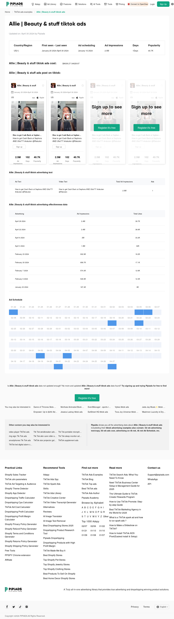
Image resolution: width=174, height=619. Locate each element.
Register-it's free (107, 127)
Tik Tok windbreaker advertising (46, 431)
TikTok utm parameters (16, 479)
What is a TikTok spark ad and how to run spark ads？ (126, 519)
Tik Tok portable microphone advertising (70, 431)
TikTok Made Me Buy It (54, 550)
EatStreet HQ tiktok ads (98, 411)
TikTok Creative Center (54, 497)
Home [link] (8, 11)
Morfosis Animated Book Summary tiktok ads (74, 407)
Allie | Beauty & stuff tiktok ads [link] (50, 11)
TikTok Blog (87, 479)
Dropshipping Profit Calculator (19, 511)
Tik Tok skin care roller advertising (46, 436)
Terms (146, 606)
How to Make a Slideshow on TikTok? (123, 527)
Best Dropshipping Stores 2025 (58, 525)
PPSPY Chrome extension (18, 555)
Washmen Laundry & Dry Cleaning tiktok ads (155, 411)
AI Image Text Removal (54, 520)
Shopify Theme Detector (16, 488)
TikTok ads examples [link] (23, 11)
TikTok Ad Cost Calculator (17, 507)
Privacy (135, 606)
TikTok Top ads (89, 483)
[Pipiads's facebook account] (7, 607)
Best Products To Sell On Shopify (59, 573)
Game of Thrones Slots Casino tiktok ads (47, 407)
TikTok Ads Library (52, 493)
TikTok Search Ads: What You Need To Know (123, 476)
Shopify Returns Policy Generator (21, 541)
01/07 (102, 535)
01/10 (102, 530)
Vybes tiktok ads (122, 407)
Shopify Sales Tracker (15, 474)
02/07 (84, 526)
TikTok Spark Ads (51, 483)
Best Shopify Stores (52, 555)
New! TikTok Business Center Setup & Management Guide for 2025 (124, 486)
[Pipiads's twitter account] (13, 607)
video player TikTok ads (19, 431)
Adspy (46, 474)
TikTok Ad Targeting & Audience (20, 483)
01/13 (93, 530)
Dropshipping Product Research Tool (58, 532)
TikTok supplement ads (68, 440)
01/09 (84, 535)
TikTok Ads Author (91, 493)
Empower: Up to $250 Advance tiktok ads (47, 411)
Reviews (47, 511)
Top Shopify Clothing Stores (56, 569)
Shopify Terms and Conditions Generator (19, 535)
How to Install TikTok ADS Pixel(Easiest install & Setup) (123, 535)
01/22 (102, 526)
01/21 (84, 530)
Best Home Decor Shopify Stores (59, 578)
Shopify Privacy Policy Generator (21, 524)
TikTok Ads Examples (92, 474)
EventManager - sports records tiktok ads (101, 407)
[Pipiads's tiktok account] (20, 607)
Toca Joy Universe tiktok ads (127, 411)
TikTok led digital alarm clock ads (21, 444)
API (149, 483)
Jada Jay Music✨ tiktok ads (154, 407)
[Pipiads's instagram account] (26, 607)
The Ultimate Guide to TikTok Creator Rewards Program (123, 495)
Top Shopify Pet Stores (54, 559)
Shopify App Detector (15, 493)
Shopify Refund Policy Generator (21, 528)
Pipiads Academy (90, 497)
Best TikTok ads (89, 488)
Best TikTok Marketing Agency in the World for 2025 (125, 511)
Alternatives (49, 507)
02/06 (93, 526)
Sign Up (163, 4)
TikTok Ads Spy (50, 479)
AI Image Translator (52, 516)
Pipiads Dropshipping (53, 538)
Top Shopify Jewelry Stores (56, 564)
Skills (46, 488)
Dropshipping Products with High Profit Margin (59, 544)
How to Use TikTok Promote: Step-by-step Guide (126, 503)
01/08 (93, 535)
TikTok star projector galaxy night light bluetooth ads (46, 440)
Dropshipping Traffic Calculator (20, 497)
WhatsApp (153, 479)
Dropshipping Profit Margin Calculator (18, 518)
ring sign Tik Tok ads (18, 436)
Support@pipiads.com (158, 474)
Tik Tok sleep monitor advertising (70, 436)
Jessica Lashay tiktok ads (72, 411)
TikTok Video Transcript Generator (59, 502)
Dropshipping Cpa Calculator (19, 502)
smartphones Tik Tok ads (20, 440)
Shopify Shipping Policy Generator (21, 545)
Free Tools (10, 550)
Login (152, 4)
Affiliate (8, 559)
